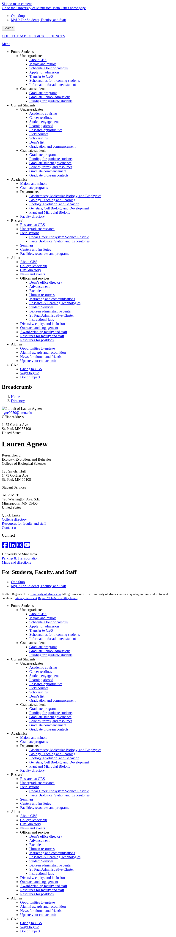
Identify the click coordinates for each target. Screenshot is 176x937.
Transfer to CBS (41, 630)
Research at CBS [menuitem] (32, 225)
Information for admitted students (53, 639)
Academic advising (43, 667)
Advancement (39, 840)
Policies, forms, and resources (50, 721)
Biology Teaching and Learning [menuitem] (52, 200)
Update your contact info (38, 915)
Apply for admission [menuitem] (44, 72)
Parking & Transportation (20, 558)
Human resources (42, 849)
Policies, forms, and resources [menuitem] (50, 167)
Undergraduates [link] (31, 56)
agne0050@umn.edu (17, 413)
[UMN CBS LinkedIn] (12, 546)
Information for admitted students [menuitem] (53, 85)
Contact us (9, 528)
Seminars (26, 799)
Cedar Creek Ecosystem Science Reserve (59, 791)
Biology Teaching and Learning (52, 754)
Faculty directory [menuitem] (32, 216)
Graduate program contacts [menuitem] (48, 175)
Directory (18, 401)
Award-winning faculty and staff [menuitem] (43, 332)
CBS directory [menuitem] (30, 270)
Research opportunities (45, 684)
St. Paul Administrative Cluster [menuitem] (51, 315)
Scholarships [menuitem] (38, 138)
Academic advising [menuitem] (43, 113)
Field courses (38, 688)
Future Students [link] (22, 52)
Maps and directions (16, 562)
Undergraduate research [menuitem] (37, 229)
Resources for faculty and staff (24, 523)
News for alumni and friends (40, 911)
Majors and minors (42, 618)
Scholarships (38, 692)
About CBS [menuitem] (38, 60)
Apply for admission (44, 626)
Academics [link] (19, 179)
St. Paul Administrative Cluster (51, 869)
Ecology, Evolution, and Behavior (54, 758)
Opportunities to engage (37, 902)
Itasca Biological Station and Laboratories (59, 795)
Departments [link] (29, 192)
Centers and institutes (35, 803)
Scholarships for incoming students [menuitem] (54, 80)
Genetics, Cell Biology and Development (59, 762)
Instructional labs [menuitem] (41, 319)
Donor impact (30, 931)
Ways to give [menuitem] (29, 373)
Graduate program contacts (48, 729)
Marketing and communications (52, 853)
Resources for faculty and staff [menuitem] (42, 336)
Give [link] (14, 365)
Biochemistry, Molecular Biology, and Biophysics (65, 750)
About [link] (15, 258)
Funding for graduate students (50, 655)
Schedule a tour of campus (48, 622)
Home (15, 397)
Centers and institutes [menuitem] (35, 249)
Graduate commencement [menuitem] (47, 171)
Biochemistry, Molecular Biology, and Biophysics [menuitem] (65, 196)
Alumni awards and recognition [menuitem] (43, 352)
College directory (14, 519)
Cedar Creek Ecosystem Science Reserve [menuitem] (59, 237)
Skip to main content (17, 4)
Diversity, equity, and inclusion (42, 878)
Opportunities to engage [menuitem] (37, 348)
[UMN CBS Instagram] (19, 546)
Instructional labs (41, 873)
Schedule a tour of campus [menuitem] (48, 68)
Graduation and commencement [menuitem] (52, 146)
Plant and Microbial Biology (49, 766)
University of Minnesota (45, 594)
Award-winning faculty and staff (43, 886)
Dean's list (36, 696)
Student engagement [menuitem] (44, 122)
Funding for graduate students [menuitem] (50, 101)
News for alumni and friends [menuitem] (40, 357)
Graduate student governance (50, 717)
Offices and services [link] (34, 278)
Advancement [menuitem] (39, 286)
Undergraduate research (37, 783)
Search (8, 28)
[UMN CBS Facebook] (5, 546)
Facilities (35, 845)
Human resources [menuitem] (42, 295)
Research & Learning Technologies (54, 857)
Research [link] (17, 221)
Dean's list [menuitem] (36, 142)
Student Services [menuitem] (41, 307)
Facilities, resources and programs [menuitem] (44, 253)
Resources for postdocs (37, 894)
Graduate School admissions (49, 651)
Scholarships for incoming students (54, 634)
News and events (32, 828)
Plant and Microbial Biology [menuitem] (49, 212)
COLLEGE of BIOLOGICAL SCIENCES (33, 36)
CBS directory (30, 824)
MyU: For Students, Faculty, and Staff (38, 20)
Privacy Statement (26, 598)
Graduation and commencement (52, 700)
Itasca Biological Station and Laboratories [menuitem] (59, 241)
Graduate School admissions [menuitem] (49, 97)
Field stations (29, 787)
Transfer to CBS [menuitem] (41, 76)
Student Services (41, 861)
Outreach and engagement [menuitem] (39, 328)
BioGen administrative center (50, 865)
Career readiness (41, 672)
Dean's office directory (45, 836)
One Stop (18, 16)
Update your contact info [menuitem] (38, 361)
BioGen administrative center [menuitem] (50, 311)
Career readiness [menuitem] (41, 118)
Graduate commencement (47, 725)
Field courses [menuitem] (38, 134)
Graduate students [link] (33, 89)
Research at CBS (32, 779)
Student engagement (44, 676)
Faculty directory (32, 770)
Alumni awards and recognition (43, 906)
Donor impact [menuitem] (30, 377)
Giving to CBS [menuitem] (31, 369)
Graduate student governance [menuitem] (50, 163)
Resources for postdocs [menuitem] (37, 340)
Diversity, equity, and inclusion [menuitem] (42, 324)
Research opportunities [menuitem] (45, 130)
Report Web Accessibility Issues (57, 598)
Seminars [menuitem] (26, 245)
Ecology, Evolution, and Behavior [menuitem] (54, 204)
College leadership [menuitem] (33, 266)
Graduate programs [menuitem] (43, 93)
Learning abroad (41, 680)
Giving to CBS (31, 923)
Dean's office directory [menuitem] (45, 282)
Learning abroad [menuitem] (41, 126)
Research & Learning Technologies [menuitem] (54, 303)
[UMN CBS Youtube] (27, 546)
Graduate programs (43, 647)
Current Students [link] (23, 105)
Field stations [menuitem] (29, 233)
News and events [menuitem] (32, 274)
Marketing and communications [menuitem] (52, 299)
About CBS (38, 614)
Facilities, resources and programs (44, 807)
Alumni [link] (16, 344)
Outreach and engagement (39, 882)
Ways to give (29, 927)
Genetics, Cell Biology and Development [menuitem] (59, 208)
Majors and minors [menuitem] (42, 64)
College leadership (33, 820)
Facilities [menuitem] (35, 291)
